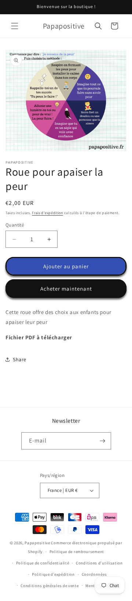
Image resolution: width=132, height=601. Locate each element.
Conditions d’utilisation (99, 562)
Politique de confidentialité (42, 562)
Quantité (15, 225)
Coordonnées (94, 574)
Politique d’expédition (53, 574)
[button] (15, 26)
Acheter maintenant (66, 288)
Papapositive (37, 542)
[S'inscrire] (103, 440)
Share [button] (19, 359)
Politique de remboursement (77, 551)
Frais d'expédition (47, 212)
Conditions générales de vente (49, 585)
